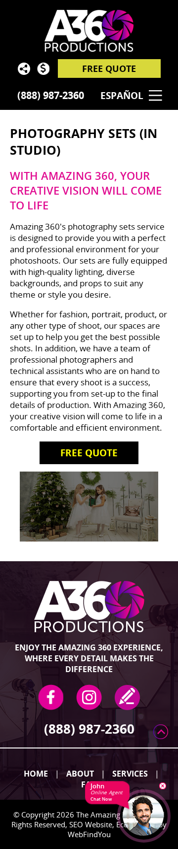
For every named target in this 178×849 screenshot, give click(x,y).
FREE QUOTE (109, 68)
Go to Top (160, 731)
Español (121, 95)
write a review (127, 697)
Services (130, 773)
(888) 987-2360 (50, 95)
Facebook (50, 697)
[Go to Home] (89, 34)
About (80, 773)
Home (36, 773)
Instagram (89, 697)
